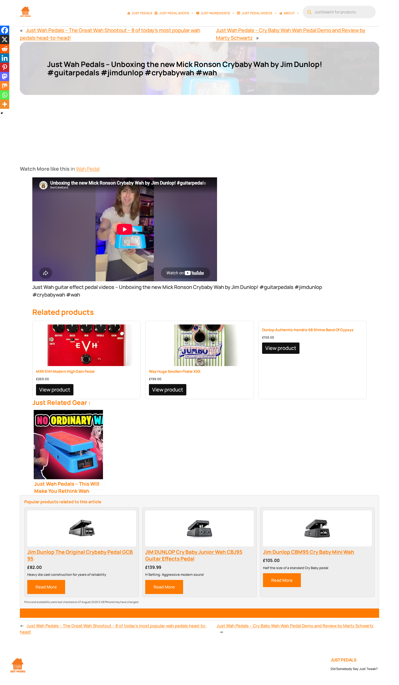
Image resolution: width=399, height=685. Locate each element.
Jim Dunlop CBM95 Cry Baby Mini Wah (308, 552)
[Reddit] (4, 48)
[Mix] (4, 85)
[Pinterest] (4, 67)
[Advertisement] (199, 129)
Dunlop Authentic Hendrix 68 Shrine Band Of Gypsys (308, 329)
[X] (4, 39)
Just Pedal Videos (257, 13)
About (289, 13)
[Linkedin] (4, 58)
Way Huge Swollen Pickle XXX (174, 371)
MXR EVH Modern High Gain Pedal (65, 371)
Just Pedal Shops (174, 13)
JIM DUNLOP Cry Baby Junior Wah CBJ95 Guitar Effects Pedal (193, 555)
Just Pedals (142, 13)
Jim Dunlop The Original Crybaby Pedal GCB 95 (80, 555)
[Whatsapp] (4, 95)
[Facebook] (4, 30)
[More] (4, 104)
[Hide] (2, 113)
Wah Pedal (88, 168)
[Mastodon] (4, 76)
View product (54, 389)
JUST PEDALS (344, 660)
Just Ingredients (215, 13)
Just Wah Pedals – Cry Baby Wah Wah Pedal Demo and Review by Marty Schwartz (295, 625)
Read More (46, 587)
